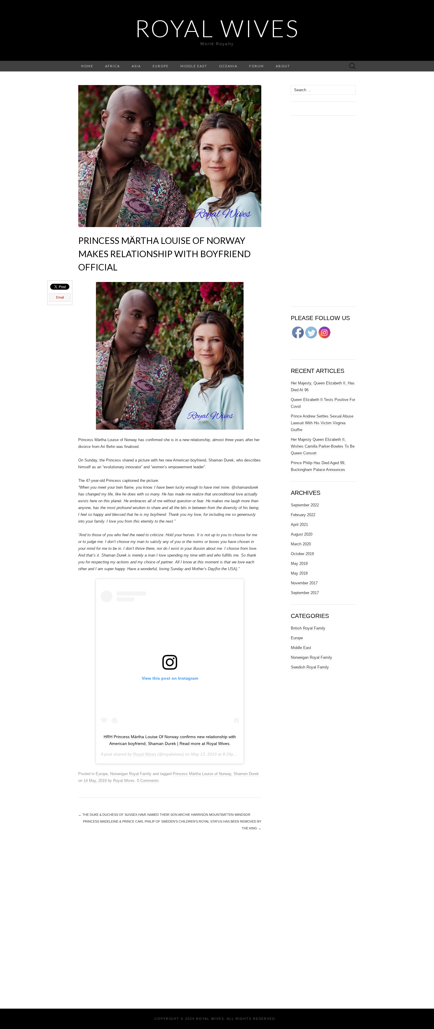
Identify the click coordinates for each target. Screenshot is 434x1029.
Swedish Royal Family (310, 667)
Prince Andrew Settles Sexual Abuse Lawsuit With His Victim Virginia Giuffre (322, 423)
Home (87, 66)
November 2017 (304, 583)
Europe (161, 66)
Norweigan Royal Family (130, 774)
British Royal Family (308, 628)
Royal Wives (217, 28)
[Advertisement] (323, 211)
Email (60, 297)
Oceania (228, 66)
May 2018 (299, 573)
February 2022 (303, 515)
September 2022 (305, 505)
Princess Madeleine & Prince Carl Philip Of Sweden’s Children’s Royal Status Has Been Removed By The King (172, 825)
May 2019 (299, 563)
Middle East (193, 66)
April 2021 (299, 524)
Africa (112, 66)
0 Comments (148, 780)
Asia (136, 66)
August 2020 (301, 534)
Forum (256, 66)
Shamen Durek (246, 774)
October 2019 (302, 554)
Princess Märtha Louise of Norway (202, 774)
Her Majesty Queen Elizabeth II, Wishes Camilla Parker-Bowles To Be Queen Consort (323, 446)
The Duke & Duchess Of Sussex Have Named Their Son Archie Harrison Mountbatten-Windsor (164, 814)
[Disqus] (169, 919)
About (283, 66)
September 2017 (305, 593)
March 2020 (301, 544)
